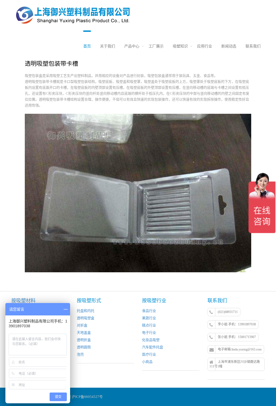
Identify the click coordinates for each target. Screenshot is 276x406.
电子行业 (149, 333)
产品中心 (131, 46)
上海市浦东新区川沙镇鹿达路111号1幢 (234, 364)
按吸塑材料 (23, 300)
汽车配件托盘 (152, 347)
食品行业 (149, 311)
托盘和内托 (85, 311)
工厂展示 (156, 46)
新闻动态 (228, 46)
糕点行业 (149, 325)
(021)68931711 (228, 312)
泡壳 (80, 354)
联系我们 (253, 46)
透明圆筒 (84, 347)
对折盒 (82, 325)
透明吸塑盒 (85, 318)
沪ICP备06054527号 (87, 397)
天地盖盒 (84, 333)
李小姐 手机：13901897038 (237, 324)
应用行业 (204, 46)
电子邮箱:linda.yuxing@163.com (239, 349)
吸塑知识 (180, 46)
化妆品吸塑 (151, 340)
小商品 (147, 362)
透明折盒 (84, 340)
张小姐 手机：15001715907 (237, 337)
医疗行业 (149, 354)
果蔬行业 (149, 318)
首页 (87, 46)
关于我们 (107, 46)
